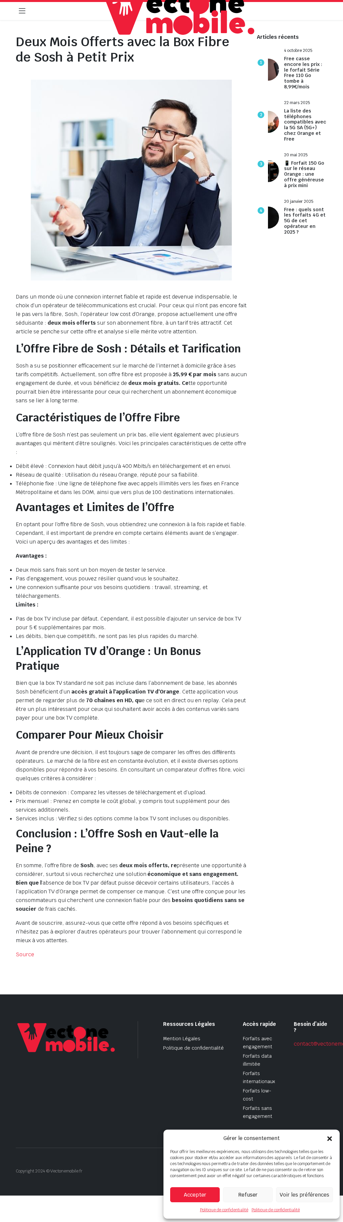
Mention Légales (181, 1039)
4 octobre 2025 (298, 50)
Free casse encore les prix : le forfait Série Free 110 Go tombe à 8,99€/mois (303, 73)
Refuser (248, 1195)
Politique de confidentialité (224, 1210)
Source (25, 954)
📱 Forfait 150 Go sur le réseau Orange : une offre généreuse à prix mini (304, 174)
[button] (329, 1138)
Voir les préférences (304, 1195)
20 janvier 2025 (298, 201)
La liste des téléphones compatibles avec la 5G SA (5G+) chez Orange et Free (305, 125)
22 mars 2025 (297, 102)
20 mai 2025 (295, 155)
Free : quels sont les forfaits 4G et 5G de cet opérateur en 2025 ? (305, 221)
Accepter (195, 1195)
